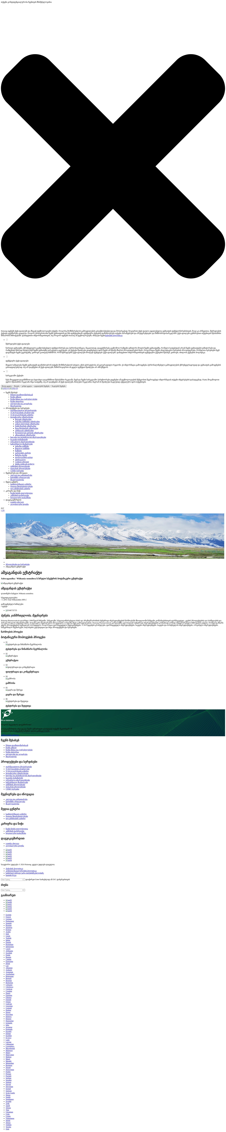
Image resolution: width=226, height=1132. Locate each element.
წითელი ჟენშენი (22, 448)
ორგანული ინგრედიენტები (22, 442)
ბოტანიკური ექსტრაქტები (21, 417)
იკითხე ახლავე (17, 502)
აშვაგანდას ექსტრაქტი (25, 435)
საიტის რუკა (11, 875)
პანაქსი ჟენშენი (22, 446)
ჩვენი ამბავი (15, 397)
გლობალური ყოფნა (19, 504)
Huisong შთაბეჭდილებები (21, 486)
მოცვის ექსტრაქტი (23, 419)
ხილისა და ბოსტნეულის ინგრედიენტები (28, 437)
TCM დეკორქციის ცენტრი (21, 415)
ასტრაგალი (20, 460)
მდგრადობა (15, 406)
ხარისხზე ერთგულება (20, 477)
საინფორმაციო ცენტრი (20, 484)
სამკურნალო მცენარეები (21, 444)
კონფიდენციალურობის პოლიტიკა (21, 871)
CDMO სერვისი (17, 471)
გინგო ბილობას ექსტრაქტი (27, 424)
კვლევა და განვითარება (21, 475)
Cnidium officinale (22, 462)
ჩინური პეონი (21, 455)
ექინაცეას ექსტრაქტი (24, 431)
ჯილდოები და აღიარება (21, 404)
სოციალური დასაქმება (20, 498)
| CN (2, 510)
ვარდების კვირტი (23, 453)
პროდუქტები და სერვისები (18, 564)
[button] (113, 166)
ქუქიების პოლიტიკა (113, 335)
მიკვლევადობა (17, 480)
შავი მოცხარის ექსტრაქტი (26, 428)
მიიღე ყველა (7, 386)
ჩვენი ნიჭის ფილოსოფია (21, 493)
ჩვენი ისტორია (17, 401)
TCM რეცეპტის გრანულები (22, 413)
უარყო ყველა (27, 386)
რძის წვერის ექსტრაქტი (25, 426)
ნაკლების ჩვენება (59, 386)
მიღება (16, 386)
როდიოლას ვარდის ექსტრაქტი (29, 433)
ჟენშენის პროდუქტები (20, 466)
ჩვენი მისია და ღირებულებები (23, 399)
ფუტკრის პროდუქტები (20, 469)
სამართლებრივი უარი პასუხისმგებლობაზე (25, 873)
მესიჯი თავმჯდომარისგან (21, 395)
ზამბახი (18, 451)
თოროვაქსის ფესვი (24, 457)
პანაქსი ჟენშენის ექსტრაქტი (27, 422)
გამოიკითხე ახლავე (10, 735)
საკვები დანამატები (19, 440)
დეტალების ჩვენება (42, 386)
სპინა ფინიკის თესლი (24, 464)
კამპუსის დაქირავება (19, 495)
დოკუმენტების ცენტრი (20, 489)
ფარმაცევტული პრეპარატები (23, 410)
